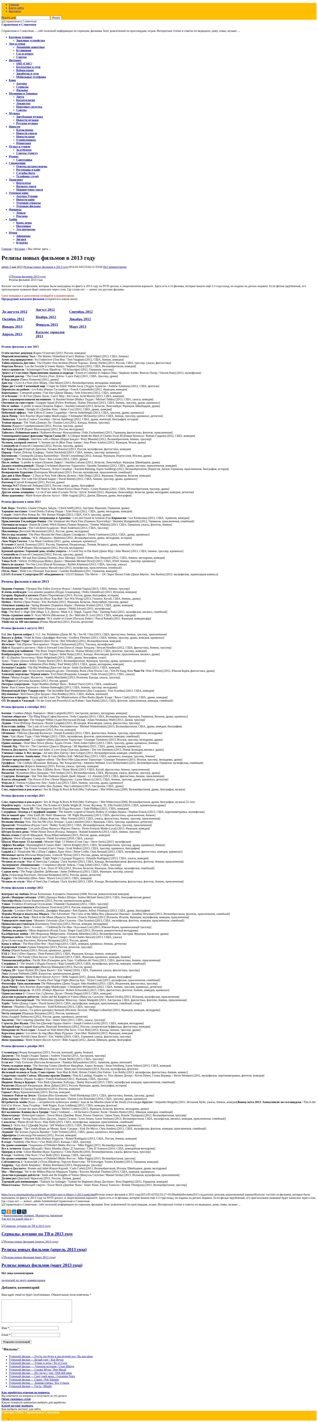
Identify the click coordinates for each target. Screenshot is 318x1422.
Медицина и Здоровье (23, 93)
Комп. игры (24, 222)
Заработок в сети (27, 73)
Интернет (15, 60)
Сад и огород (24, 53)
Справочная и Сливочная (18, 24)
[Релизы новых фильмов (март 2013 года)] (28, 1257)
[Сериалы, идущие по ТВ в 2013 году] (26, 1226)
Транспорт (16, 179)
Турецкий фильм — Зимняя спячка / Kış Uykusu (39, 1382)
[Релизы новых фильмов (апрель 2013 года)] (29, 1241)
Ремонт (14, 156)
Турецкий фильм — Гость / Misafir (30, 1386)
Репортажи (23, 143)
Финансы (15, 209)
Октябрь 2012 (13, 319)
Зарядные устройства (30, 40)
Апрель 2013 (12, 334)
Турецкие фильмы (28, 206)
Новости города (26, 133)
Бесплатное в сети (28, 67)
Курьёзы (22, 242)
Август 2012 (45, 310)
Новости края (25, 136)
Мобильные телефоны (31, 76)
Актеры (21, 83)
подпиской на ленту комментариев (23, 1280)
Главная (14, 4)
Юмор (13, 232)
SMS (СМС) (24, 63)
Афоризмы (23, 236)
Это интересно (25, 229)
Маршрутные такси (29, 189)
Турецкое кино (18, 192)
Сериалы (22, 86)
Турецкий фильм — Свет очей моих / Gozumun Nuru (42, 1376)
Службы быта (25, 173)
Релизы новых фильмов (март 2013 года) (41, 1265)
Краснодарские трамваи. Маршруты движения (33, 1215)
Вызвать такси (26, 186)
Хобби (13, 219)
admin (5, 266)
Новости (14, 126)
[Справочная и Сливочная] (18, 21)
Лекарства (23, 103)
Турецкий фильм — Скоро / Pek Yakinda (34, 1379)
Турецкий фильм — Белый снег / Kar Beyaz (36, 1359)
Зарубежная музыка (29, 116)
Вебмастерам (25, 70)
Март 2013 (77, 327)
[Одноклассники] (9, 1211)
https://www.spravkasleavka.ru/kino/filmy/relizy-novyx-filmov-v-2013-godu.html (48, 1194)
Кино (12, 80)
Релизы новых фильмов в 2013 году (45, 266)
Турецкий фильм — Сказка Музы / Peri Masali (37, 1369)
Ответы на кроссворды (31, 166)
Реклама (22, 216)
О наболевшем (26, 139)
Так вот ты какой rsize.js (16, 1218)
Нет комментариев (115, 266)
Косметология (25, 100)
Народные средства (29, 106)
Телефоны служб (27, 176)
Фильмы (22, 90)
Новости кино (25, 199)
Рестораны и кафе (28, 169)
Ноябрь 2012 (46, 317)
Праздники (23, 226)
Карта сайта (16, 7)
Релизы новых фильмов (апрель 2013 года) (44, 1249)
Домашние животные (30, 47)
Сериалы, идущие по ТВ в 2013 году (37, 1233)
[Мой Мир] (14, 1211)
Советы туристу (27, 153)
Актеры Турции (27, 196)
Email (5, 1334)
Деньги (21, 212)
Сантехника (24, 159)
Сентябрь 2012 (81, 312)
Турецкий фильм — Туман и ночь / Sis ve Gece (38, 1363)
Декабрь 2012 (80, 319)
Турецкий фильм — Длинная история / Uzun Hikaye (41, 1366)
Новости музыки (27, 120)
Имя (5, 1328)
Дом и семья (17, 43)
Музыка (14, 113)
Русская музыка (27, 123)
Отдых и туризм (19, 146)
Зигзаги (21, 239)
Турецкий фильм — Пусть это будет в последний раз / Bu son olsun (51, 1356)
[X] (19, 1211)
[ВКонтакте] (3, 1211)
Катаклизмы (24, 129)
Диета (20, 96)
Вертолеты (23, 183)
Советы (21, 57)
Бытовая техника (20, 37)
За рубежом (23, 149)
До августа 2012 (14, 312)
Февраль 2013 (47, 324)
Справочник (17, 163)
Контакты (15, 11)
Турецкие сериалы (28, 202)
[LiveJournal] (24, 1211)
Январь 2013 (12, 327)
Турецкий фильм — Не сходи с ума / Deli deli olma (40, 1372)
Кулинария (23, 50)
